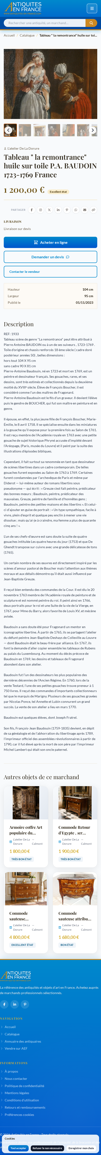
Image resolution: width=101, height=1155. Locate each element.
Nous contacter (16, 1079)
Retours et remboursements (25, 1107)
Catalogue (27, 35)
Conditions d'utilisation (22, 1100)
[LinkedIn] (14, 1004)
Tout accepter (18, 1148)
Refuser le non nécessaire (47, 1148)
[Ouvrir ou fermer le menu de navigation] (92, 8)
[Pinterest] (25, 1004)
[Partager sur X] (49, 210)
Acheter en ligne (54, 242)
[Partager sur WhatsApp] (76, 210)
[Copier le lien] (93, 210)
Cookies (10, 1138)
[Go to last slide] (8, 130)
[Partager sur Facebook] (31, 210)
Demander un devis (47, 257)
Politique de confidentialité (24, 1086)
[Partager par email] (84, 210)
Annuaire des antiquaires (23, 1041)
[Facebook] (4, 1004)
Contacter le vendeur (24, 272)
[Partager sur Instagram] (40, 210)
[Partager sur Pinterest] (67, 210)
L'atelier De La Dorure (23, 148)
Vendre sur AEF (16, 1048)
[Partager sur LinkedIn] (58, 210)
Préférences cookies (19, 1115)
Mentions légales (17, 1093)
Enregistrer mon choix (81, 1148)
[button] (24, 130)
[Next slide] (92, 130)
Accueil (9, 35)
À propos (11, 1071)
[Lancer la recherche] (91, 23)
